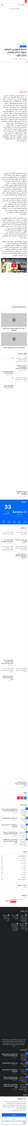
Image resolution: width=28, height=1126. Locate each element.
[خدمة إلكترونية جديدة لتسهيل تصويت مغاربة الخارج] (7, 534)
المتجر (24, 865)
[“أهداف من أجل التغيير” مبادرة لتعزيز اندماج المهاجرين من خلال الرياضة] (21, 360)
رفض (14, 1123)
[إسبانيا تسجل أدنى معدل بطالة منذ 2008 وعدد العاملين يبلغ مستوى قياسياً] (7, 602)
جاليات (24, 870)
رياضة (24, 872)
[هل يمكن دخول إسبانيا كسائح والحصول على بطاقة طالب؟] (21, 724)
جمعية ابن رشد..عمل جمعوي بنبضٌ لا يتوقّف (8, 386)
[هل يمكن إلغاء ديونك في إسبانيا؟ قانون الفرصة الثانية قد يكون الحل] (21, 549)
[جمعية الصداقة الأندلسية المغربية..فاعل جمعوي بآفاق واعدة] (21, 433)
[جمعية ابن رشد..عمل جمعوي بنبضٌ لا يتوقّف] (7, 380)
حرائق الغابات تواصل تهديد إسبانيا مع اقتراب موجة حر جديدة (7, 677)
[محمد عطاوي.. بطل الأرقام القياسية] (21, 534)
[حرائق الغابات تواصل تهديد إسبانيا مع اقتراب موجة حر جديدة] (7, 671)
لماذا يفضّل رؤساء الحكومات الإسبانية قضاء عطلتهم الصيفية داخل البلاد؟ (9, 810)
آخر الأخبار (23, 858)
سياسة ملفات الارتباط (17, 1110)
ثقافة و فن (23, 867)
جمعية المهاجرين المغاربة (18, 307)
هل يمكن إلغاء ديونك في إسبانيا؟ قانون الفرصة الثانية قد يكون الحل (21, 555)
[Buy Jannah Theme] (14, 8)
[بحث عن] (26, 5)
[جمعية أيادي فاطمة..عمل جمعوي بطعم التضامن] (7, 363)
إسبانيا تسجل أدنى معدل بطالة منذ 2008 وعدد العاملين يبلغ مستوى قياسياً (7, 661)
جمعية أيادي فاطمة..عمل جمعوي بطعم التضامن (7, 372)
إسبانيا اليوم (23, 863)
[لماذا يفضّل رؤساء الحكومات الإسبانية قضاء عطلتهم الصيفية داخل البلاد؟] (23, 812)
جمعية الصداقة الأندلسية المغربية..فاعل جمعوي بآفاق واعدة (21, 492)
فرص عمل (23, 874)
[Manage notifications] (24, 1122)
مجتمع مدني (18, 43)
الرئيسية (24, 43)
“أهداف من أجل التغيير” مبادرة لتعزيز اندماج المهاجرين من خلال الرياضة (21, 367)
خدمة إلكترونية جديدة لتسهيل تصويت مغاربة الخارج (7, 540)
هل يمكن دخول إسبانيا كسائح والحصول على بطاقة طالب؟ (21, 783)
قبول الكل (14, 1115)
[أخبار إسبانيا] (21, 4)
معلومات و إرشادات (21, 879)
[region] (14, 1111)
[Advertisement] (14, 25)
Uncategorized (22, 856)
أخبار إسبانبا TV (22, 860)
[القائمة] (2, 5)
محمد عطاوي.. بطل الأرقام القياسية (21, 540)
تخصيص (14, 1119)
